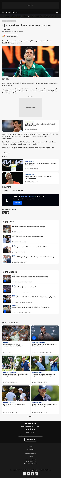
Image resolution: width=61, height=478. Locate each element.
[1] (27, 429)
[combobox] (30, 435)
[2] (29, 429)
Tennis (4, 21)
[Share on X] (4, 212)
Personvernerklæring (30, 459)
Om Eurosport (30, 449)
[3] (30, 429)
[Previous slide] (3, 16)
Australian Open (11, 21)
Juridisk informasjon (31, 461)
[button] (3, 12)
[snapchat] (32, 473)
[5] (34, 429)
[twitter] (28, 473)
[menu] (57, 12)
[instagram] (36, 473)
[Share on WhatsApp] (7, 212)
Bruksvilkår (30, 456)
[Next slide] (58, 16)
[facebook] (24, 473)
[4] (32, 429)
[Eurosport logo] (12, 12)
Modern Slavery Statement (30, 463)
